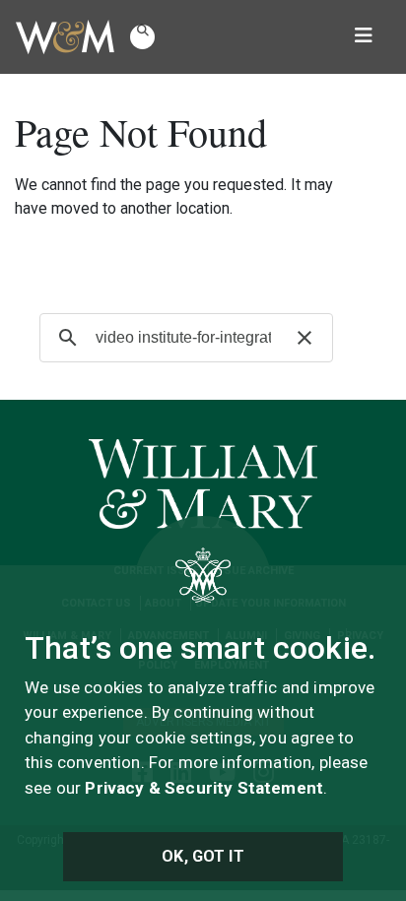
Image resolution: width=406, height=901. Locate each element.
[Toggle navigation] (363, 37)
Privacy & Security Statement (204, 788)
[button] (142, 37)
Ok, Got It (203, 856)
